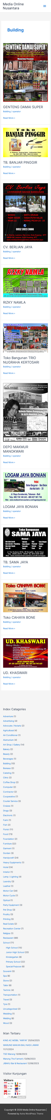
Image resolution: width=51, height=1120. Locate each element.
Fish (5, 825)
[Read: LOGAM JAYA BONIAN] (25, 486)
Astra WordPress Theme (31, 1113)
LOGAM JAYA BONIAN (20, 507)
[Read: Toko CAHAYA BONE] (25, 597)
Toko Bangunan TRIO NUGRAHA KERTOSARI (21, 360)
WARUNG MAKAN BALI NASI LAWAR (21, 1045)
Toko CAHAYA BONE (19, 617)
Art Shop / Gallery (11, 744)
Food (5, 834)
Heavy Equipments (12, 862)
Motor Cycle (9, 895)
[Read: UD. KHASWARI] (25, 652)
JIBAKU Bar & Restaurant (15, 1063)
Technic (7, 990)
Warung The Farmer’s (13, 1058)
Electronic (8, 815)
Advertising (8, 721)
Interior (6, 872)
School (6, 942)
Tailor (5, 985)
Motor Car (8, 891)
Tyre (5, 1004)
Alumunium (8, 740)
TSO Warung (9, 1054)
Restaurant (8, 938)
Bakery (6, 749)
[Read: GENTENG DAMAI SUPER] (25, 72)
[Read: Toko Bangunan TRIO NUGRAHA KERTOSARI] (25, 338)
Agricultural (8, 730)
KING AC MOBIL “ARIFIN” (15, 1040)
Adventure (8, 716)
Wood (6, 1023)
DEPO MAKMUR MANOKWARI (15, 449)
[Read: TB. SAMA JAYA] (25, 542)
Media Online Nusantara (13, 6)
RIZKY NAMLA (14, 302)
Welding (7, 1018)
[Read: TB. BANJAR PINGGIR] (25, 142)
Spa (5, 976)
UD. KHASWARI (15, 673)
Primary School (13, 962)
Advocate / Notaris (12, 725)
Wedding (7, 1013)
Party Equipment (11, 905)
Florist (6, 829)
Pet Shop (7, 910)
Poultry (6, 914)
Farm (5, 820)
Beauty (6, 754)
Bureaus (7, 768)
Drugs (6, 810)
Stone (6, 980)
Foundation (8, 839)
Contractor (8, 792)
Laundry (7, 881)
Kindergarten (12, 957)
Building (7, 111)
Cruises (6, 806)
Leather (6, 886)
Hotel (5, 867)
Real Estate (8, 924)
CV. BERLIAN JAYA (17, 247)
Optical (6, 900)
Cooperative (9, 796)
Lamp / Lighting (10, 876)
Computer (8, 787)
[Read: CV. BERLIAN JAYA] (25, 212)
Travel (6, 999)
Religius (6, 933)
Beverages (8, 758)
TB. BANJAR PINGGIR (20, 162)
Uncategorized (10, 1009)
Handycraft (8, 857)
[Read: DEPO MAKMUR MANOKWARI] (25, 412)
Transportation (10, 995)
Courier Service (10, 801)
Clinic (5, 777)
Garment (7, 848)
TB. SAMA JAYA (15, 562)
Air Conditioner (10, 735)
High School (12, 947)
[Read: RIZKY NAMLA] (25, 282)
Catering (7, 773)
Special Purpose (13, 966)
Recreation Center (11, 928)
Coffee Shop (9, 782)
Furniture (7, 843)
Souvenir (7, 971)
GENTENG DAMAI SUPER (23, 107)
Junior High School (15, 952)
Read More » (9, 118)
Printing (6, 919)
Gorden (6, 853)
